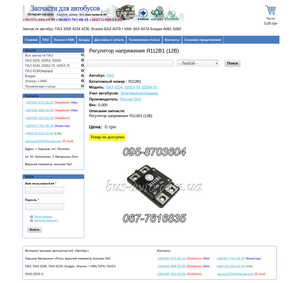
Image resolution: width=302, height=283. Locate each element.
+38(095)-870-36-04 (39, 102)
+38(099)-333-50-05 (39, 118)
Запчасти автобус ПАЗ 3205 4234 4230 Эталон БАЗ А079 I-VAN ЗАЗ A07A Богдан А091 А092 (102, 29)
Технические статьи (144, 39)
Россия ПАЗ (130, 99)
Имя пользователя (40, 183)
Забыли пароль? (46, 220)
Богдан (84, 39)
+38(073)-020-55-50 (39, 133)
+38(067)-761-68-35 (39, 126)
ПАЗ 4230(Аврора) (39, 71)
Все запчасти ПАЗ (39, 55)
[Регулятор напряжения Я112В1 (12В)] (154, 225)
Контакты (172, 39)
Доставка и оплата (109, 39)
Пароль (32, 200)
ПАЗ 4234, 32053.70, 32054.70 (131, 87)
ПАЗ (45, 39)
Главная (31, 39)
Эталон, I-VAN (36, 81)
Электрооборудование (139, 93)
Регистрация (43, 216)
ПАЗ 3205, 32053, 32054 (43, 60)
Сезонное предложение (202, 39)
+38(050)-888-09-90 (39, 110)
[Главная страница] (103, 21)
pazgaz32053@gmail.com (43, 141)
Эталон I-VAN (64, 39)
